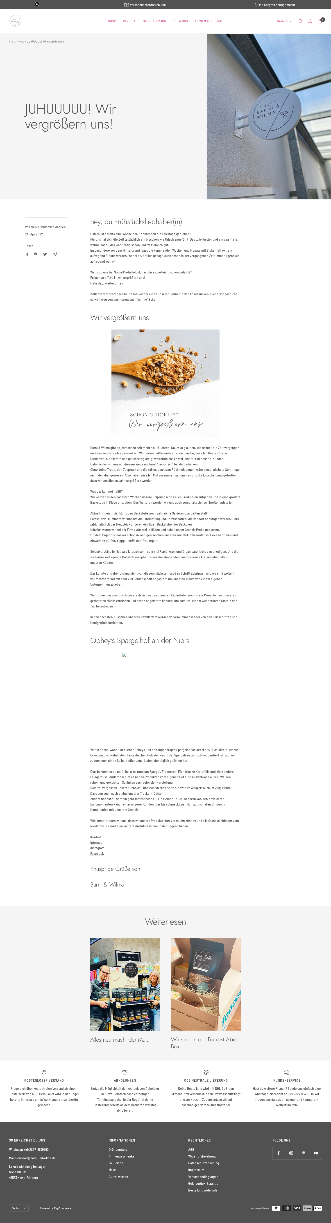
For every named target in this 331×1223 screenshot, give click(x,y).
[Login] (310, 21)
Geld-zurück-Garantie (203, 1183)
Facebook (97, 853)
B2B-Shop (116, 1163)
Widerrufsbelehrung (202, 1156)
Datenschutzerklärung (203, 1163)
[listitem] (27, 254)
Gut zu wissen (118, 1177)
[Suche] (301, 21)
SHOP (112, 21)
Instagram (97, 848)
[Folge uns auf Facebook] (278, 1153)
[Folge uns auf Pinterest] (303, 1153)
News (21, 41)
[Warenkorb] (319, 21)
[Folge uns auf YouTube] (316, 1153)
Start (12, 41)
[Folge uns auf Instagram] (291, 1153)
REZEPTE (129, 21)
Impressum (196, 1170)
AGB (191, 1149)
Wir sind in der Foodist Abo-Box (204, 1042)
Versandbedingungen (203, 1177)
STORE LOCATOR (154, 21)
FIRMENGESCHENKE (209, 21)
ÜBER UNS (180, 21)
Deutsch (282, 21)
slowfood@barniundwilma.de (35, 1158)
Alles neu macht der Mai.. (120, 1039)
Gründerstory (118, 1149)
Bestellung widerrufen (203, 1190)
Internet (96, 842)
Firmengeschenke (121, 1156)
